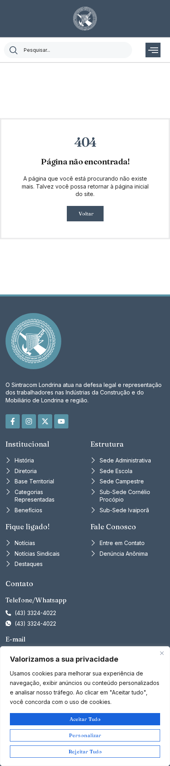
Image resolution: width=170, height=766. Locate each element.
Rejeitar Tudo (85, 751)
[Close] (161, 653)
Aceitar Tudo (85, 719)
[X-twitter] (45, 421)
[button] (153, 50)
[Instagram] (29, 421)
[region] (85, 706)
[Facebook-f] (13, 421)
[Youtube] (61, 421)
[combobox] (68, 50)
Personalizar (85, 735)
